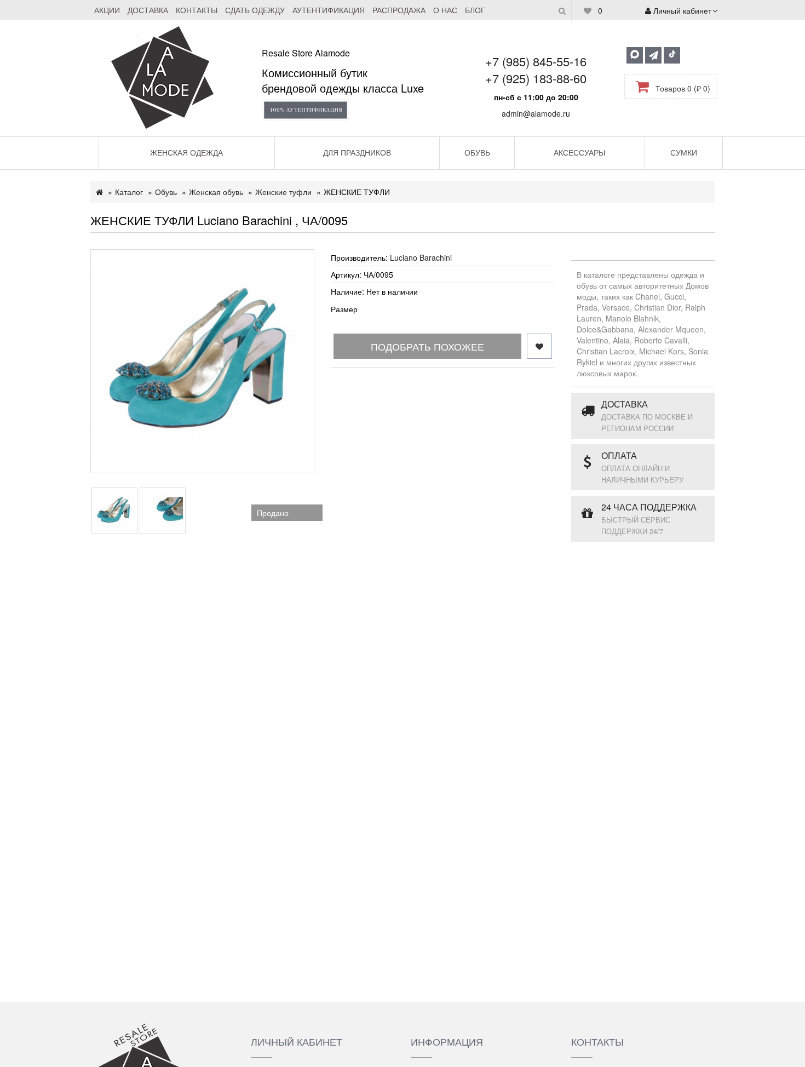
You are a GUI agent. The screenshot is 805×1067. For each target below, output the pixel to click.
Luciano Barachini (421, 257)
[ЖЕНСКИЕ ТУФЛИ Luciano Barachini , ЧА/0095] (202, 361)
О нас (445, 9)
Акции (107, 9)
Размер (344, 308)
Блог (475, 9)
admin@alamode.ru (536, 113)
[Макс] (634, 55)
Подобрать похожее (427, 346)
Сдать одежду (255, 9)
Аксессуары (579, 152)
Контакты (196, 9)
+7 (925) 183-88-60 (535, 78)
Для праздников (357, 152)
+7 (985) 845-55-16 (535, 61)
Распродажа (399, 9)
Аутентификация (328, 9)
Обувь (477, 152)
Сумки (683, 152)
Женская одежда (186, 152)
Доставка (148, 9)
